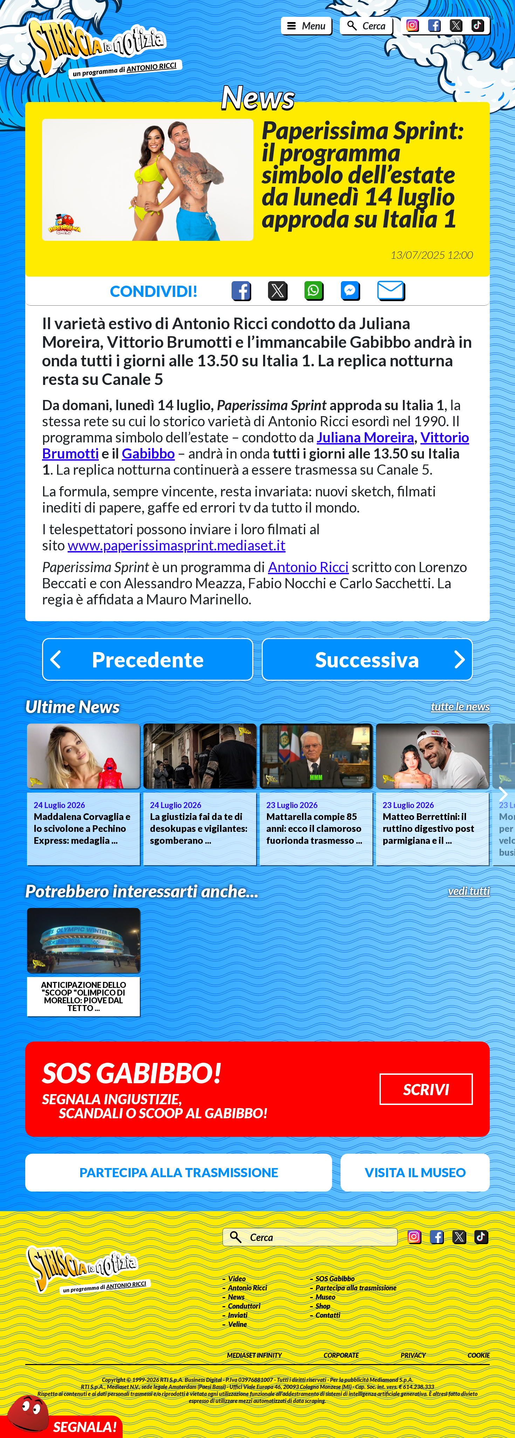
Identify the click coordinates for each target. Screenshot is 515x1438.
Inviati (237, 1315)
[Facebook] (434, 25)
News (236, 1297)
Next (503, 794)
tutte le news (460, 706)
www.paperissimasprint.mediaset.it (177, 545)
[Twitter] (456, 25)
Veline (237, 1324)
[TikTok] (478, 25)
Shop (323, 1306)
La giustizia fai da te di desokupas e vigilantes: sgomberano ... (198, 828)
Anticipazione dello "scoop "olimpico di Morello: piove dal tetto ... (83, 996)
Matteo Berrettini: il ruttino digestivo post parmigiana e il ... (428, 828)
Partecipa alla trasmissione (179, 1172)
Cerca (374, 26)
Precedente (148, 659)
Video (237, 1278)
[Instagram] (412, 25)
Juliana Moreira (365, 437)
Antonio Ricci (308, 566)
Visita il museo (415, 1172)
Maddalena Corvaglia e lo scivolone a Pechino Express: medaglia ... (82, 828)
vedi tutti (469, 890)
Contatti (328, 1315)
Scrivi (426, 1089)
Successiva (367, 659)
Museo (325, 1297)
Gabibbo (148, 453)
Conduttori (244, 1306)
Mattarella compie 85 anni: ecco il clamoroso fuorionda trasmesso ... (314, 828)
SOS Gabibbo (335, 1278)
